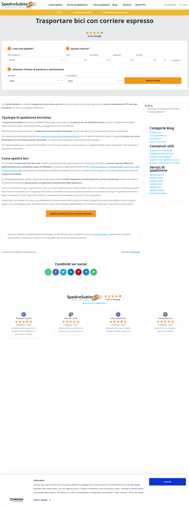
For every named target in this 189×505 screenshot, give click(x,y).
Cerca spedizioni (101, 4)
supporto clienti (100, 234)
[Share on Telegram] (86, 272)
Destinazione (71, 76)
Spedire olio (155, 187)
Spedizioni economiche (161, 150)
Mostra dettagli (40, 500)
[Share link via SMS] (94, 272)
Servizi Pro (140, 4)
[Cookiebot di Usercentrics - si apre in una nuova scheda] (16, 500)
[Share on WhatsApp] (48, 272)
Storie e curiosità (158, 141)
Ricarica (127, 4)
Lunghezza (93, 55)
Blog (114, 4)
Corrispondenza (157, 135)
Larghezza (117, 55)
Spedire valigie (157, 190)
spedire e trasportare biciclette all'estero (60, 136)
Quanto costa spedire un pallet (165, 162)
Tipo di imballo (14, 55)
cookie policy (137, 489)
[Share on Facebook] (56, 272)
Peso (68, 55)
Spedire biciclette (158, 193)
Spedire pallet (156, 180)
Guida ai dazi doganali (160, 156)
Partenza (11, 76)
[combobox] (36, 80)
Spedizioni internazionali (162, 153)
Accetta (167, 482)
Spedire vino (156, 184)
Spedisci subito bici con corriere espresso (71, 213)
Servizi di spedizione (77, 4)
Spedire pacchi (157, 174)
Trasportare (135, 252)
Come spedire (55, 4)
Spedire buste (156, 177)
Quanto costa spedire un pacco (165, 159)
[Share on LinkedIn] (71, 272)
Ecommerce (155, 138)
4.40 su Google (112, 299)
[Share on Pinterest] (78, 272)
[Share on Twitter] (63, 272)
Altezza (139, 55)
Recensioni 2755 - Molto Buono (94, 303)
